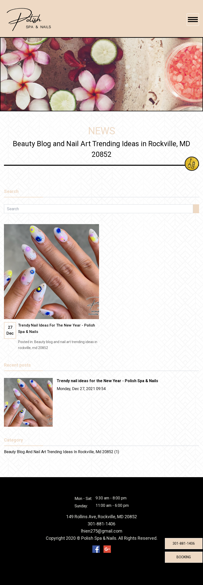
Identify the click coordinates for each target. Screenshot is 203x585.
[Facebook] (96, 549)
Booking (184, 557)
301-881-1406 (184, 543)
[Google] (107, 549)
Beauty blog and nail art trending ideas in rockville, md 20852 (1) (61, 451)
